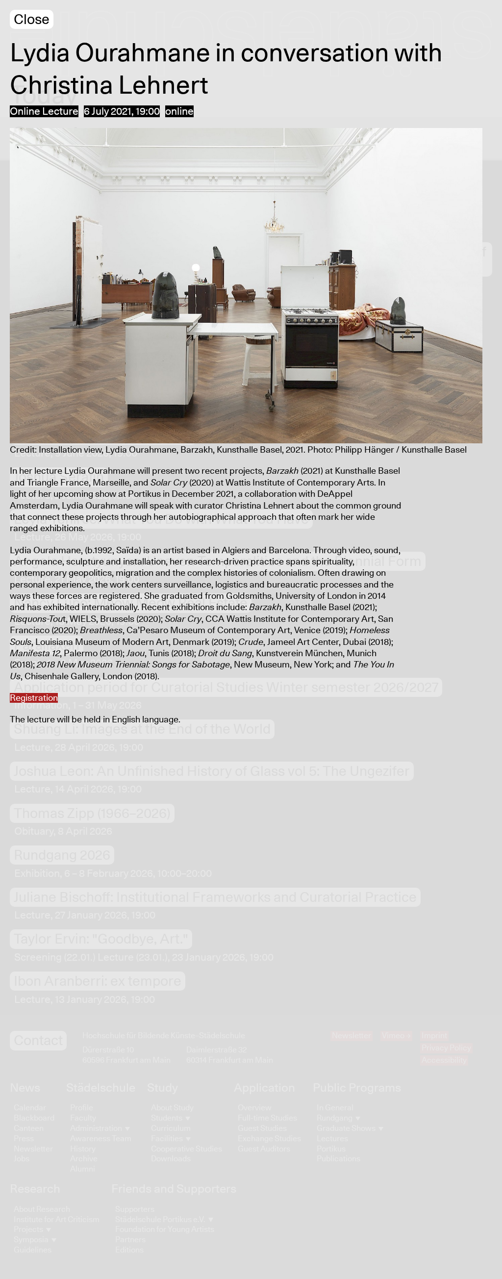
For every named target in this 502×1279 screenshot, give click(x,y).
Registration (34, 698)
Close (32, 20)
